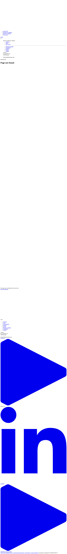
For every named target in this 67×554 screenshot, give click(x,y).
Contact (7, 51)
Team (7, 43)
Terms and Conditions (5, 552)
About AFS (5, 31)
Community (8, 47)
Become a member (7, 33)
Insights (7, 49)
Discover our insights (7, 32)
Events (7, 50)
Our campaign (6, 324)
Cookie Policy (28, 552)
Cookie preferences (35, 552)
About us (8, 41)
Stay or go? (5, 34)
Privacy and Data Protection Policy (17, 552)
